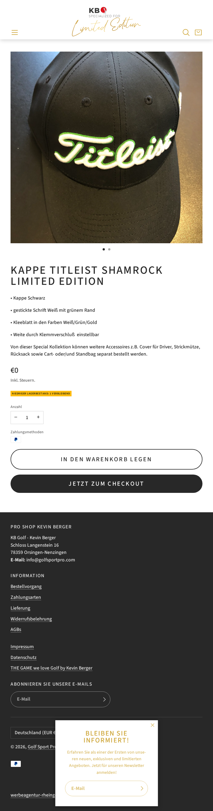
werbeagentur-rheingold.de (40, 795)
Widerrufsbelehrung (31, 618)
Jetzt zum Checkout (106, 483)
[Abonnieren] (142, 789)
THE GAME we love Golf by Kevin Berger (51, 668)
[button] (15, 32)
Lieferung (20, 608)
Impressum (22, 646)
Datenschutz (24, 657)
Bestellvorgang (26, 586)
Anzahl (16, 407)
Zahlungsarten (26, 597)
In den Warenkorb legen (106, 459)
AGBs (16, 629)
